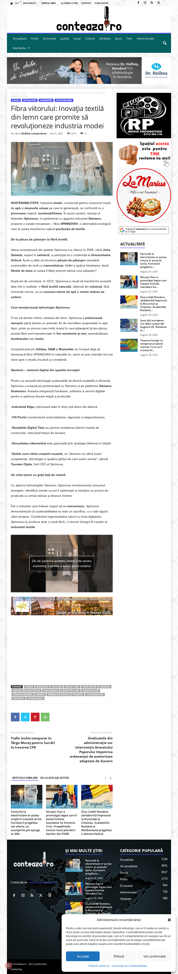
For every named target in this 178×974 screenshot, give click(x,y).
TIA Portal (18, 698)
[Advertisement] (62, 650)
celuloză (57, 686)
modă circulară (70, 690)
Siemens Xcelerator (58, 694)
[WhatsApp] (45, 717)
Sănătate (104, 38)
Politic (35, 38)
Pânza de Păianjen (22, 694)
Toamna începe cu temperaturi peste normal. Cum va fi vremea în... (151, 345)
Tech (129, 38)
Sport (118, 38)
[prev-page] (105, 778)
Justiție (64, 38)
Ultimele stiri (69, 3)
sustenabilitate (95, 694)
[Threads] (165, 3)
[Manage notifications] (8, 965)
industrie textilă (30, 690)
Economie (49, 38)
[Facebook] (138, 3)
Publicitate (102, 3)
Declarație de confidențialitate (129, 965)
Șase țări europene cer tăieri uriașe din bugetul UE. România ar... (153, 325)
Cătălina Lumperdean (34, 133)
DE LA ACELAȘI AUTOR (54, 778)
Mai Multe (19, 48)
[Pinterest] (35, 717)
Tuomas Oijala (35, 698)
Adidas (29, 686)
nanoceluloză (91, 690)
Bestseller (42, 686)
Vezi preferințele (154, 956)
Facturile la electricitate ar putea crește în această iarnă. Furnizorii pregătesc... (153, 260)
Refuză (119, 956)
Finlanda (105, 686)
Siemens (40, 694)
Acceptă (83, 956)
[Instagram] (145, 3)
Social (77, 38)
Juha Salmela (51, 690)
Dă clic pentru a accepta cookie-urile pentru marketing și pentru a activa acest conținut (62, 563)
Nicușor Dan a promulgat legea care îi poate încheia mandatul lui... (153, 282)
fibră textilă (89, 686)
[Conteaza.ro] (89, 18)
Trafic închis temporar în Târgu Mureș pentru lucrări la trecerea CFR (33, 742)
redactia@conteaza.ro (43, 882)
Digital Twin (72, 686)
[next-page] (110, 778)
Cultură (90, 38)
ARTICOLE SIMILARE (25, 778)
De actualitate (64, 100)
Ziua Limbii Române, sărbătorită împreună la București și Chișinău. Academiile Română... (153, 303)
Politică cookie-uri (99, 965)
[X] (158, 3)
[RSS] (151, 3)
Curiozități (46, 100)
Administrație (145, 38)
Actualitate (20, 38)
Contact (86, 3)
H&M (15, 690)
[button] (169, 920)
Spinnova (78, 694)
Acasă (14, 92)
